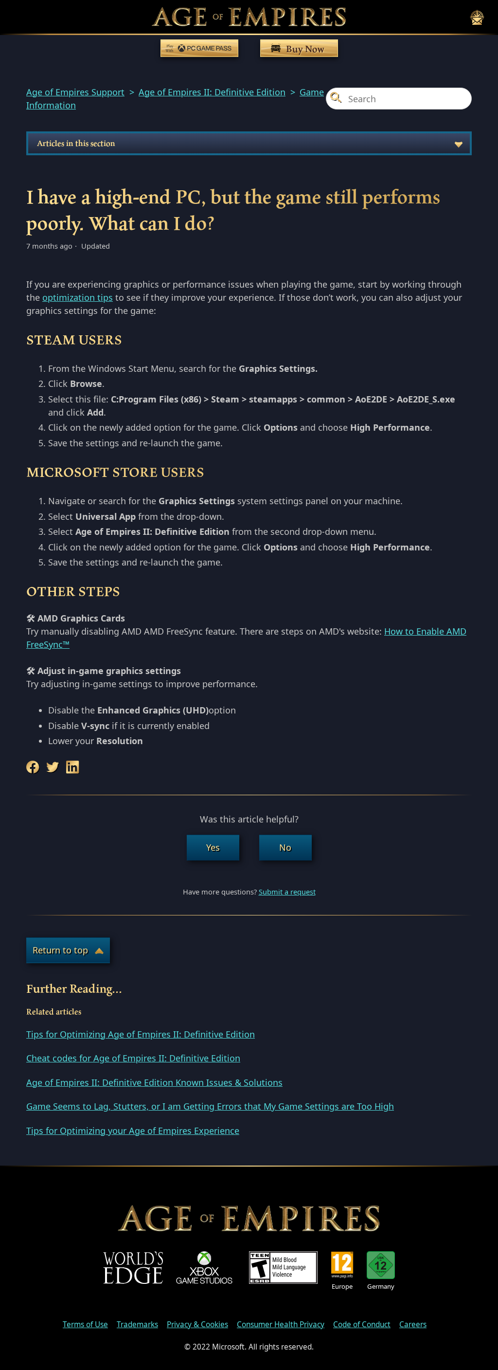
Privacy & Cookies (197, 1324)
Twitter (54, 767)
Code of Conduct (362, 1324)
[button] (213, 847)
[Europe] (342, 1265)
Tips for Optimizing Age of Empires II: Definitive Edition (140, 1034)
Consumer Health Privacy (280, 1324)
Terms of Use (85, 1324)
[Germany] (381, 1265)
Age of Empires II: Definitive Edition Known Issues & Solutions (154, 1082)
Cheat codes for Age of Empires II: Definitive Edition (133, 1058)
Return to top (60, 950)
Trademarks (137, 1324)
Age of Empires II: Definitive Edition (212, 92)
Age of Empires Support (75, 92)
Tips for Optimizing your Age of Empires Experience (132, 1130)
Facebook (34, 767)
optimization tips (77, 297)
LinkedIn (74, 767)
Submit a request (287, 891)
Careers (413, 1324)
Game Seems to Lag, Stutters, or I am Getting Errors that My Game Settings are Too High (210, 1106)
